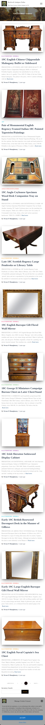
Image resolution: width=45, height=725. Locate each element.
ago (22, 82)
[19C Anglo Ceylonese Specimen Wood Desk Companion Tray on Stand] (22, 171)
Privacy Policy (22, 722)
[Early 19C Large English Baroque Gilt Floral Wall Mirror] (22, 565)
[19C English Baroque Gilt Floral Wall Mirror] (22, 303)
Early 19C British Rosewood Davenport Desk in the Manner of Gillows (20, 523)
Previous (11, 683)
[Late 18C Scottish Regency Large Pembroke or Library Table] (22, 240)
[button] (42, 701)
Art (3, 122)
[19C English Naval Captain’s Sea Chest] (22, 631)
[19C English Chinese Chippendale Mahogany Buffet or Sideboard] (22, 38)
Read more (10, 79)
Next (35, 683)
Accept (22, 718)
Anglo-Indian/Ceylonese (10, 189)
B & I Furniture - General (10, 56)
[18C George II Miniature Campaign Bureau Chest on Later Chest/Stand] (22, 367)
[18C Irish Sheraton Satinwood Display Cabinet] (22, 432)
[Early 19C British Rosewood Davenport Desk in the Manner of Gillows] (22, 498)
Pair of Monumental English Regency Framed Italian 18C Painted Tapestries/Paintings (22, 129)
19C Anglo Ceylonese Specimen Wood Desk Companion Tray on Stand (20, 196)
